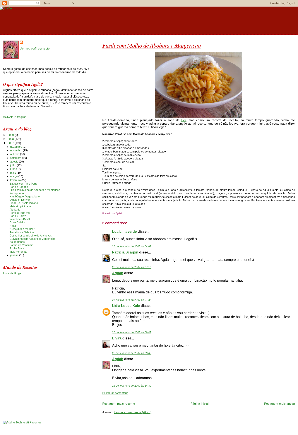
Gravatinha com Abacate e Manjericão (32, 239)
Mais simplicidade (20, 206)
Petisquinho (17, 193)
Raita (13, 225)
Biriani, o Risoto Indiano (24, 203)
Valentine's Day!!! (20, 219)
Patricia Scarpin (125, 252)
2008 (11, 138)
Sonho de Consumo (21, 245)
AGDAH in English (14, 116)
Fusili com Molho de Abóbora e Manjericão (151, 45)
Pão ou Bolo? (18, 216)
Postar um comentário (115, 393)
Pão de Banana (19, 187)
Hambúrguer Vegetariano (25, 196)
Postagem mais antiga (279, 403)
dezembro (16, 146)
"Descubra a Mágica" (22, 229)
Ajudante (15, 209)
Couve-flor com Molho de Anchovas (31, 235)
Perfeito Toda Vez (20, 213)
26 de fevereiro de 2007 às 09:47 (131, 332)
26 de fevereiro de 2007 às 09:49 (131, 353)
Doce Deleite (17, 222)
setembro (16, 157)
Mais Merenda (18, 251)
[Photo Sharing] (198, 116)
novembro (16, 150)
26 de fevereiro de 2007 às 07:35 (131, 299)
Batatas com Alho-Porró (24, 183)
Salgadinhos (17, 242)
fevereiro (15, 180)
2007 (11, 143)
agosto (14, 161)
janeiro (14, 255)
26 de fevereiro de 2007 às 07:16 (131, 267)
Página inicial (199, 403)
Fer (183, 120)
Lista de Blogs (12, 273)
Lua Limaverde (124, 231)
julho (13, 165)
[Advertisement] (153, 396)
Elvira (117, 338)
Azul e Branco (18, 248)
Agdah (117, 273)
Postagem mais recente (118, 403)
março (14, 176)
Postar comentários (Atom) (132, 412)
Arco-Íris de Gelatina (22, 232)
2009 (11, 135)
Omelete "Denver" (20, 200)
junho (14, 169)
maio (13, 172)
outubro (15, 154)
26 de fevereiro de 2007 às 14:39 (131, 385)
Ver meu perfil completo (35, 48)
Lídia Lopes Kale (126, 306)
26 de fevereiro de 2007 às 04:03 (131, 246)
